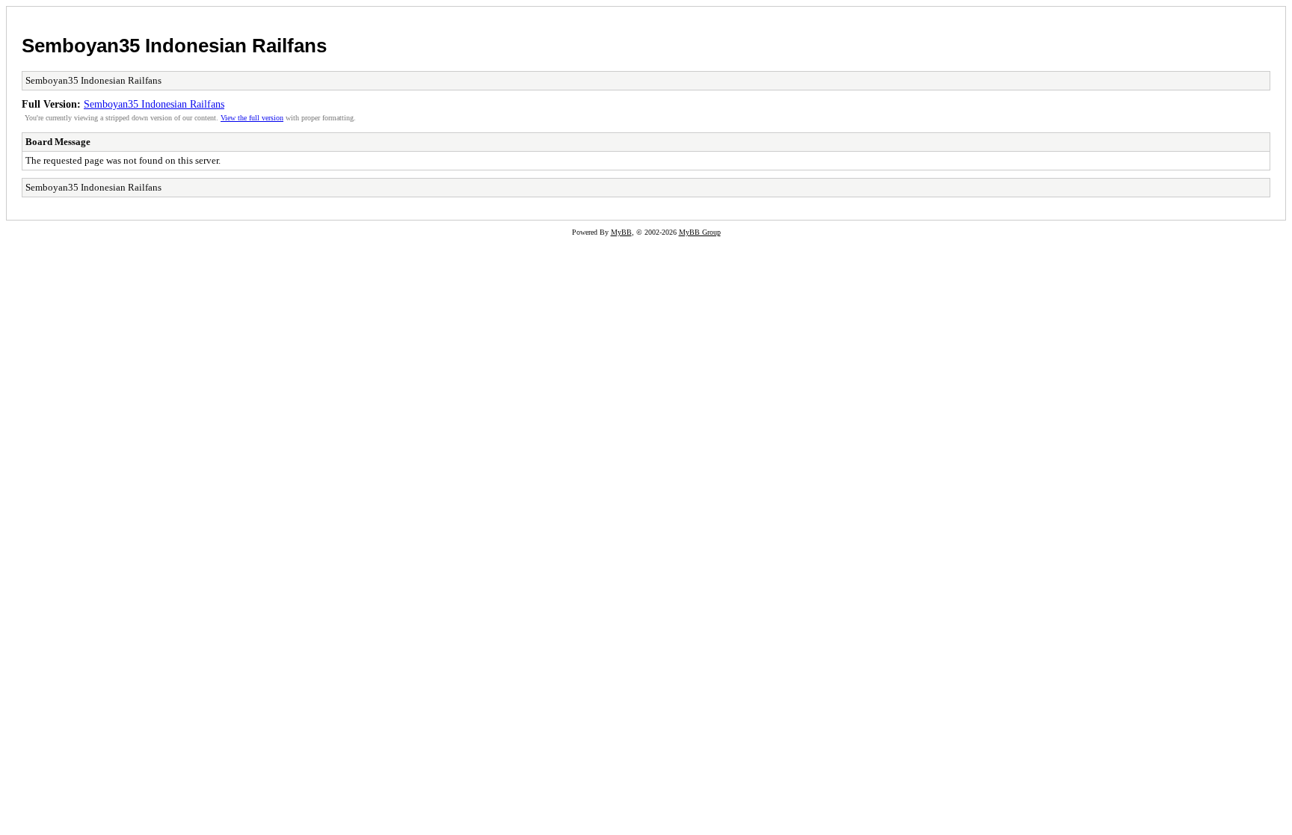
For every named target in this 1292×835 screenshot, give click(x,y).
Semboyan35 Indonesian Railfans (174, 45)
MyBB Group (700, 232)
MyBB (621, 232)
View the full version (252, 118)
